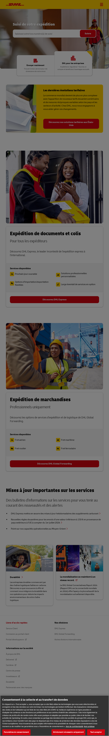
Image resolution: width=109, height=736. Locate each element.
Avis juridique (89, 726)
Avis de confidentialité (74, 726)
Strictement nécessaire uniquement (68, 732)
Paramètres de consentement (16, 732)
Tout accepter (96, 732)
